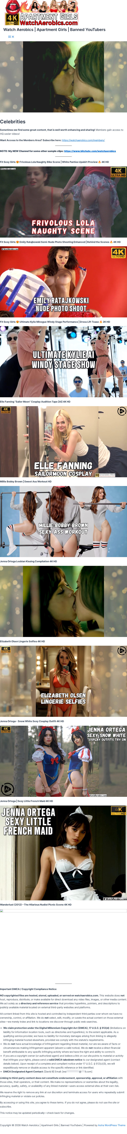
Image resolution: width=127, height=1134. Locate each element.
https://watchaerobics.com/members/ (83, 140)
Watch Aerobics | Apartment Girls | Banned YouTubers (54, 29)
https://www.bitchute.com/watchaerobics (90, 151)
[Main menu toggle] (11, 37)
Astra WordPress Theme (111, 1125)
